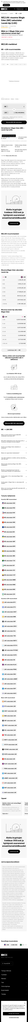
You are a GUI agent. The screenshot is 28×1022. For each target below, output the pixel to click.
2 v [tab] (24, 64)
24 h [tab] (8, 64)
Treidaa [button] (3, 994)
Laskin (11, 13)
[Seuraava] (26, 945)
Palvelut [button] (3, 978)
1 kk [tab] (16, 64)
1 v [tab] (20, 64)
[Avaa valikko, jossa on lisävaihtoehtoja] (26, 9)
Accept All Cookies (14, 1013)
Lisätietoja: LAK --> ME (14, 350)
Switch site (6, 5)
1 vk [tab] (12, 64)
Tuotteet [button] (4, 974)
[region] (14, 1011)
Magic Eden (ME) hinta (11, 155)
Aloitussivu (4, 13)
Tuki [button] (2, 982)
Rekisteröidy (20, 9)
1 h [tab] (3, 64)
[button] (14, 9)
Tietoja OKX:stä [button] (6, 971)
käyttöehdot (20, 899)
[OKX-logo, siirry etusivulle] (4, 9)
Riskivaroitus (19, 896)
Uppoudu (5, 813)
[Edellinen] (2, 945)
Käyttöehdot (12, 896)
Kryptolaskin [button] (5, 990)
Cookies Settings (14, 1017)
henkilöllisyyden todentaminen (16, 397)
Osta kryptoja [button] (5, 986)
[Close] (25, 1003)
